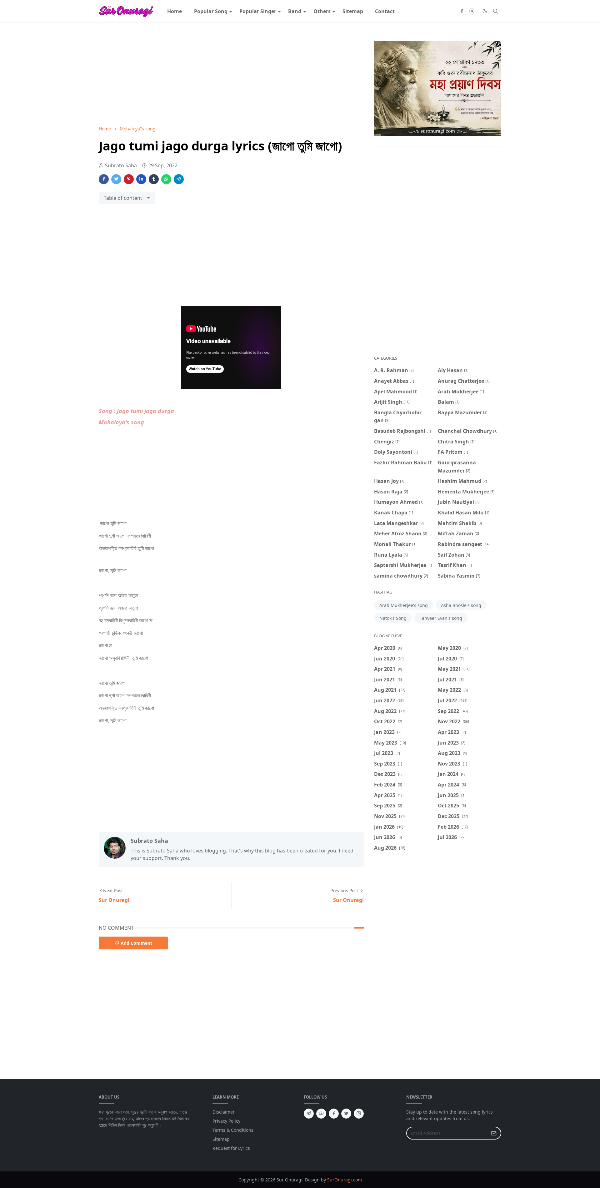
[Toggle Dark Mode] (485, 11)
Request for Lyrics (231, 1148)
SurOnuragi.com (344, 1180)
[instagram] (472, 11)
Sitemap (221, 1139)
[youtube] (321, 1114)
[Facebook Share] (104, 179)
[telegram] (309, 1114)
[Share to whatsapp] (166, 179)
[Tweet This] (116, 179)
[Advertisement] (231, 74)
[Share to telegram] (179, 179)
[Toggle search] (495, 11)
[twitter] (346, 1114)
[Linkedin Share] (141, 179)
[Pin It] (129, 179)
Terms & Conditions (232, 1130)
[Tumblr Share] (154, 179)
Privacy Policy (226, 1121)
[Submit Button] (494, 1133)
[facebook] (462, 11)
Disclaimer (223, 1112)
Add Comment (136, 943)
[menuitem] (174, 11)
